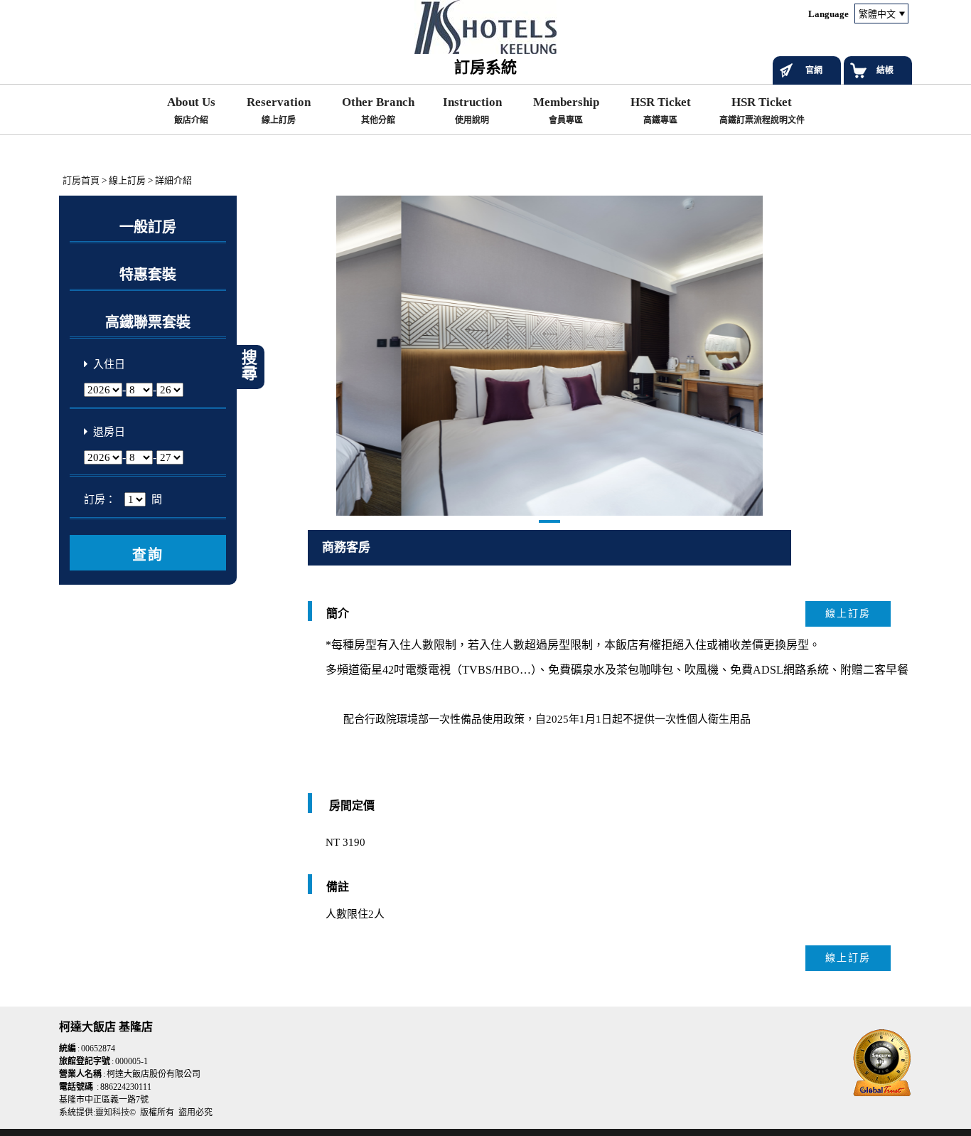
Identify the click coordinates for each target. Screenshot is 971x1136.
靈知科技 (112, 1113)
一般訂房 (147, 227)
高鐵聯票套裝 (148, 322)
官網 (813, 70)
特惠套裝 (147, 274)
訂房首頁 (81, 180)
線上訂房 (848, 613)
